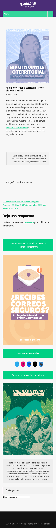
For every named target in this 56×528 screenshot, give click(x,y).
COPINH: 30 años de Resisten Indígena (21, 201)
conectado (28, 222)
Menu (6, 14)
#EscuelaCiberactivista (17, 127)
